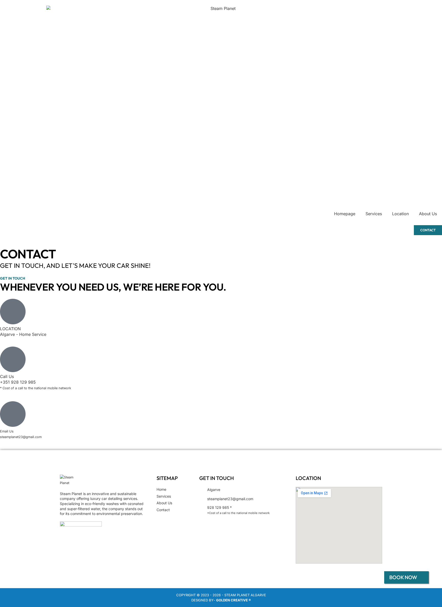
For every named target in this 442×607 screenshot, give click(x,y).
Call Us (7, 376)
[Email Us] (13, 414)
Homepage (344, 213)
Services (374, 213)
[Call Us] (13, 359)
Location (400, 213)
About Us (428, 213)
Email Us (7, 431)
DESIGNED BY (202, 600)
